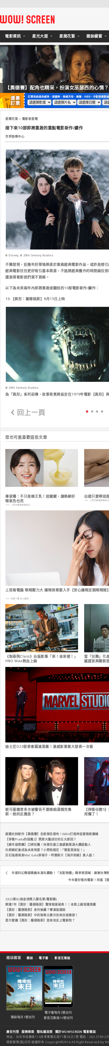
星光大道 (40, 35)
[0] (87, 411)
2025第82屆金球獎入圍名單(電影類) (31, 899)
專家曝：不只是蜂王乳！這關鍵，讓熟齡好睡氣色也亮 (40, 498)
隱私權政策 (45, 1032)
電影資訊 (13, 35)
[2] (97, 411)
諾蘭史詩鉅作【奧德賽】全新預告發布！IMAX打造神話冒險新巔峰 (52, 834)
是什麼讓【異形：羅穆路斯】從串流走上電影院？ (40, 920)
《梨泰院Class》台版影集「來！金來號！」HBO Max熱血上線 (41, 658)
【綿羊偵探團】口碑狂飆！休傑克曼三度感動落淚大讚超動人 (48, 844)
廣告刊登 (12, 1032)
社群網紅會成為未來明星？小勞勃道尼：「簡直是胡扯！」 (45, 850)
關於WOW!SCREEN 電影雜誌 (75, 1032)
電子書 (43, 958)
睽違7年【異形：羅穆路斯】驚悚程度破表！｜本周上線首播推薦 (50, 904)
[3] (102, 411)
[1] (92, 411)
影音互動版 (62, 958)
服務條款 (28, 1032)
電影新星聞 (30, 119)
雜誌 (30, 958)
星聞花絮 (67, 35)
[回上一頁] (28, 413)
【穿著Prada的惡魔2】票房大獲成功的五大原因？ (41, 839)
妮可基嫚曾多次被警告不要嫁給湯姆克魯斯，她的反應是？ (38, 811)
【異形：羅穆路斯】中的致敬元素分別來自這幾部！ (41, 915)
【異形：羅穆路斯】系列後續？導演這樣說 (35, 910)
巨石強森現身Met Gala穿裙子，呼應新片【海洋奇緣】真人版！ (50, 855)
